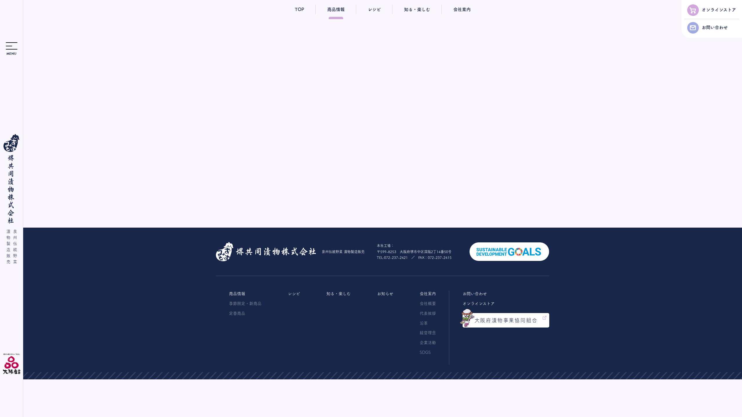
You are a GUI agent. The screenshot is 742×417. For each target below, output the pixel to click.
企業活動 (428, 343)
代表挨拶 (428, 313)
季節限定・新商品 (245, 303)
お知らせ (385, 294)
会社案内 (462, 9)
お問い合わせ (715, 27)
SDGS (425, 352)
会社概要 (428, 303)
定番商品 (237, 313)
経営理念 (428, 333)
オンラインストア (719, 10)
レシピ (374, 9)
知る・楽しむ (417, 9)
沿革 (424, 323)
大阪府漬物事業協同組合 (506, 320)
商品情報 (336, 9)
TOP (299, 9)
